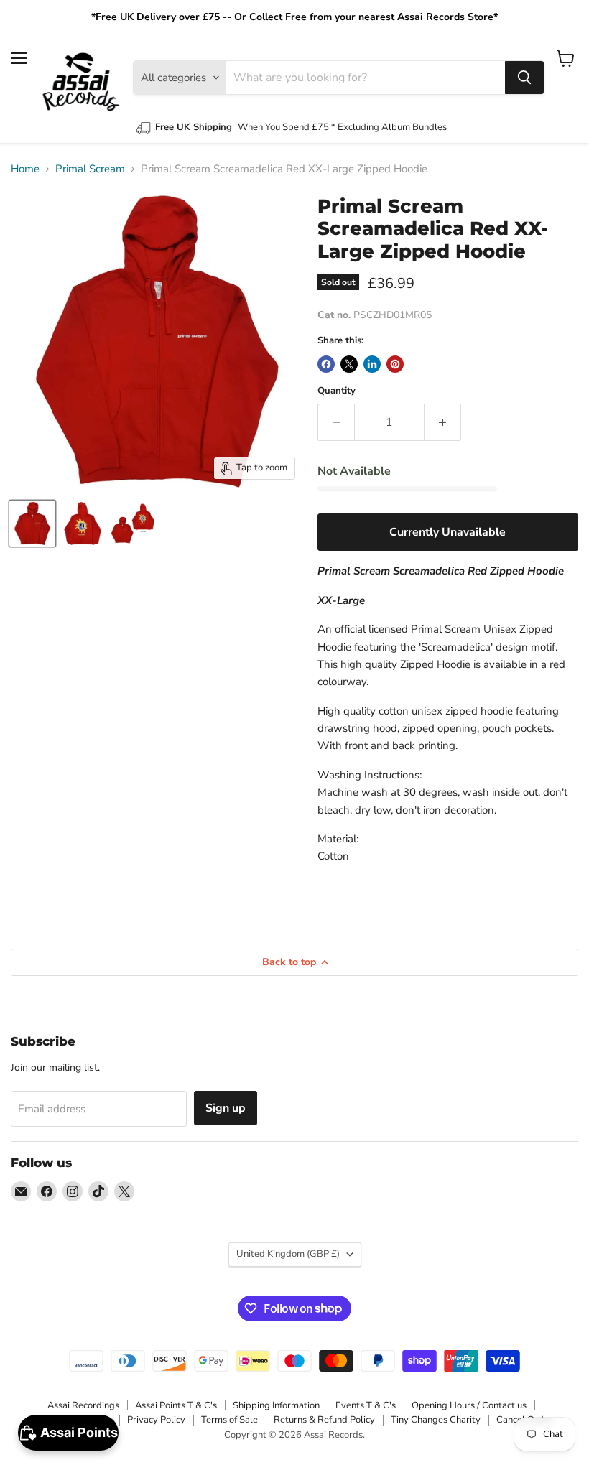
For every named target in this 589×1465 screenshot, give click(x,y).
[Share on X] (349, 364)
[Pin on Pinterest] (395, 364)
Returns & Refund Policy (324, 1419)
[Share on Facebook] (326, 364)
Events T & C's (365, 1405)
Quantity (336, 391)
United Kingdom (288, 1253)
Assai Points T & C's (176, 1405)
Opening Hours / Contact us (469, 1405)
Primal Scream (90, 169)
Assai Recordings (83, 1405)
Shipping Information (276, 1405)
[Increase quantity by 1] (443, 422)
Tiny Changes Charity (436, 1419)
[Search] (524, 77)
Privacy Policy (156, 1419)
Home (25, 169)
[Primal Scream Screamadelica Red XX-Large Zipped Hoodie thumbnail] (32, 524)
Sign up (225, 1108)
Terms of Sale (229, 1419)
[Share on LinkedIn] (372, 364)
